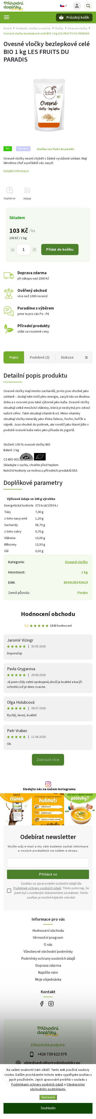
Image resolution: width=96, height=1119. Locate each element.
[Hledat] (88, 6)
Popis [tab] (13, 357)
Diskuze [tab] (67, 357)
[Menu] (6, 17)
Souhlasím (48, 1108)
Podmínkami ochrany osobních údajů (37, 1084)
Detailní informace (16, 171)
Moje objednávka (48, 979)
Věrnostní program (48, 937)
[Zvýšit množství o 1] (34, 250)
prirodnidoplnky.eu (51, 1003)
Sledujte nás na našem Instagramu (49, 789)
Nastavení (48, 1097)
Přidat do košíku (59, 249)
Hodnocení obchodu (48, 614)
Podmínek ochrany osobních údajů (37, 888)
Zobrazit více (48, 759)
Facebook (42, 1003)
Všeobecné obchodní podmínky (48, 951)
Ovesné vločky (76, 562)
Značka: (55, 149)
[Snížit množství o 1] (12, 250)
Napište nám (48, 972)
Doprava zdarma (48, 965)
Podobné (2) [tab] (39, 357)
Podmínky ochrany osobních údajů (48, 958)
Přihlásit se (48, 874)
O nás (48, 944)
